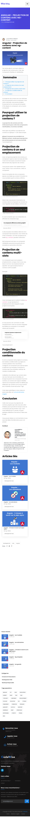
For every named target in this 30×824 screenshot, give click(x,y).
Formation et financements (9, 676)
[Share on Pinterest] (11, 546)
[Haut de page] (25, 820)
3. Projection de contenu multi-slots (15, 89)
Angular (5, 692)
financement (6, 704)
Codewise (24, 811)
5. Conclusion (8, 94)
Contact (3, 783)
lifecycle (13, 707)
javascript (5, 707)
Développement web (9, 480)
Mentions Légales (15, 814)
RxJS (16, 695)
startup (14, 713)
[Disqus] (15, 569)
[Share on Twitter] (9, 546)
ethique (24, 701)
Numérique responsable (8, 682)
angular (18, 543)
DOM (16, 692)
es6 (18, 701)
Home (7, 814)
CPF (10, 692)
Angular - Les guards (15, 664)
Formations (17, 780)
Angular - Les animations (16, 642)
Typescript (5, 698)
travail (20, 713)
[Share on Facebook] (7, 546)
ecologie (5, 701)
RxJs (21, 695)
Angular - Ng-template (15, 657)
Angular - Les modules (15, 635)
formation (14, 704)
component (13, 698)
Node (11, 695)
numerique (5, 710)
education (12, 701)
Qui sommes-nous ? (6, 780)
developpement (6, 543)
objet (12, 710)
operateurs (19, 710)
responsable (6, 713)
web (13, 543)
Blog (2, 22)
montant (20, 707)
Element (5, 695)
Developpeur (22, 692)
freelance (22, 704)
